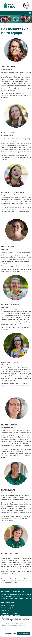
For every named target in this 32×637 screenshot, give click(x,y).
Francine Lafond (9, 425)
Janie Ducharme (8, 67)
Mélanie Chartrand (10, 553)
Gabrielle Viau (8, 133)
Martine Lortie (8, 490)
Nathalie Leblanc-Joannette (14, 192)
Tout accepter (24, 633)
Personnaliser (10, 633)
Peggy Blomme (8, 247)
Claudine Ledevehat (10, 304)
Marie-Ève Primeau (9, 362)
